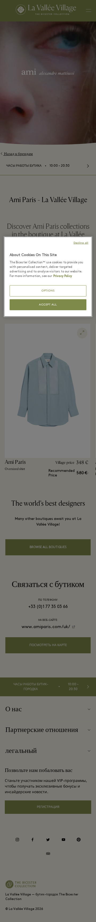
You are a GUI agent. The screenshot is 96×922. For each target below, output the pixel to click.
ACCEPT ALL (48, 304)
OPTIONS (48, 290)
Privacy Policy (62, 276)
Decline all (81, 242)
